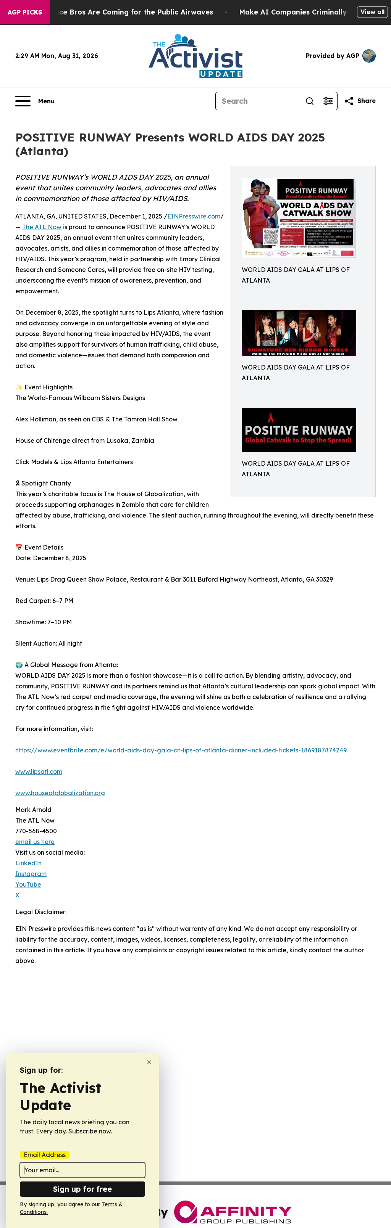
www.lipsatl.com (38, 771)
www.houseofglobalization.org (60, 793)
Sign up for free (82, 1189)
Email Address (45, 1155)
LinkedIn (28, 863)
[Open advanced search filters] (328, 101)
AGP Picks (25, 12)
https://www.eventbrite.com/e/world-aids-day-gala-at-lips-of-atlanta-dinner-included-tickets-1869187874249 (181, 750)
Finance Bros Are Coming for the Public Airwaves (126, 12)
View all (372, 12)
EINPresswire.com (193, 216)
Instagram (31, 874)
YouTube (28, 884)
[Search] (310, 101)
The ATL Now (41, 227)
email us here (35, 841)
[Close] (149, 1062)
